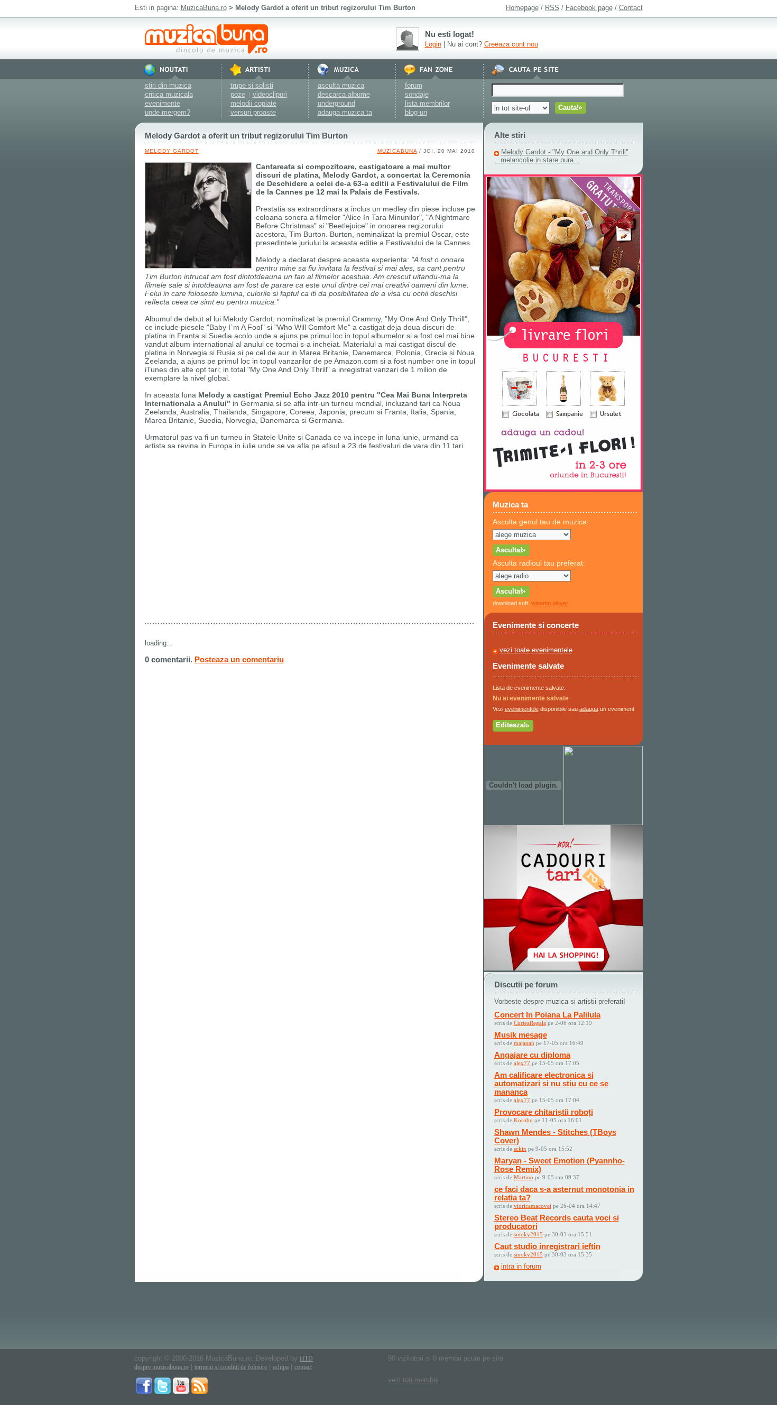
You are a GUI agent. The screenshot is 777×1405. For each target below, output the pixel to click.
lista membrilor (427, 103)
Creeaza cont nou (511, 44)
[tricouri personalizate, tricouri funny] (603, 823)
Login (433, 44)
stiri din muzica (168, 85)
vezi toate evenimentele (536, 650)
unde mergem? (167, 112)
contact (303, 1367)
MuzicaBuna (397, 151)
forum (413, 85)
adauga (588, 709)
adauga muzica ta (345, 112)
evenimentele (522, 709)
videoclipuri (270, 94)
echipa (281, 1367)
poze (237, 94)
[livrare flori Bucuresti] (563, 489)
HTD (306, 1358)
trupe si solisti (251, 85)
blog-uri (416, 112)
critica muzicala (169, 94)
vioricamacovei (532, 1206)
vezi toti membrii (413, 1380)
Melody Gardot (172, 151)
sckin (520, 1148)
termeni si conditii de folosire (231, 1367)
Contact (631, 8)
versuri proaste (253, 112)
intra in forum (521, 1266)
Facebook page (589, 8)
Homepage (522, 8)
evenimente (162, 103)
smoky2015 (528, 1234)
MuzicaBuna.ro (204, 8)
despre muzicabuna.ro (161, 1367)
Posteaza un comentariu (239, 659)
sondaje (417, 94)
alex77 (522, 1063)
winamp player (549, 603)
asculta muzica (341, 85)
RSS (552, 8)
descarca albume (344, 94)
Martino (523, 1177)
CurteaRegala (530, 1023)
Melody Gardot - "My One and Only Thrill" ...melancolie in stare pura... (561, 156)
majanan (524, 1043)
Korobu (523, 1120)
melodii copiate (253, 103)
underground (336, 103)
